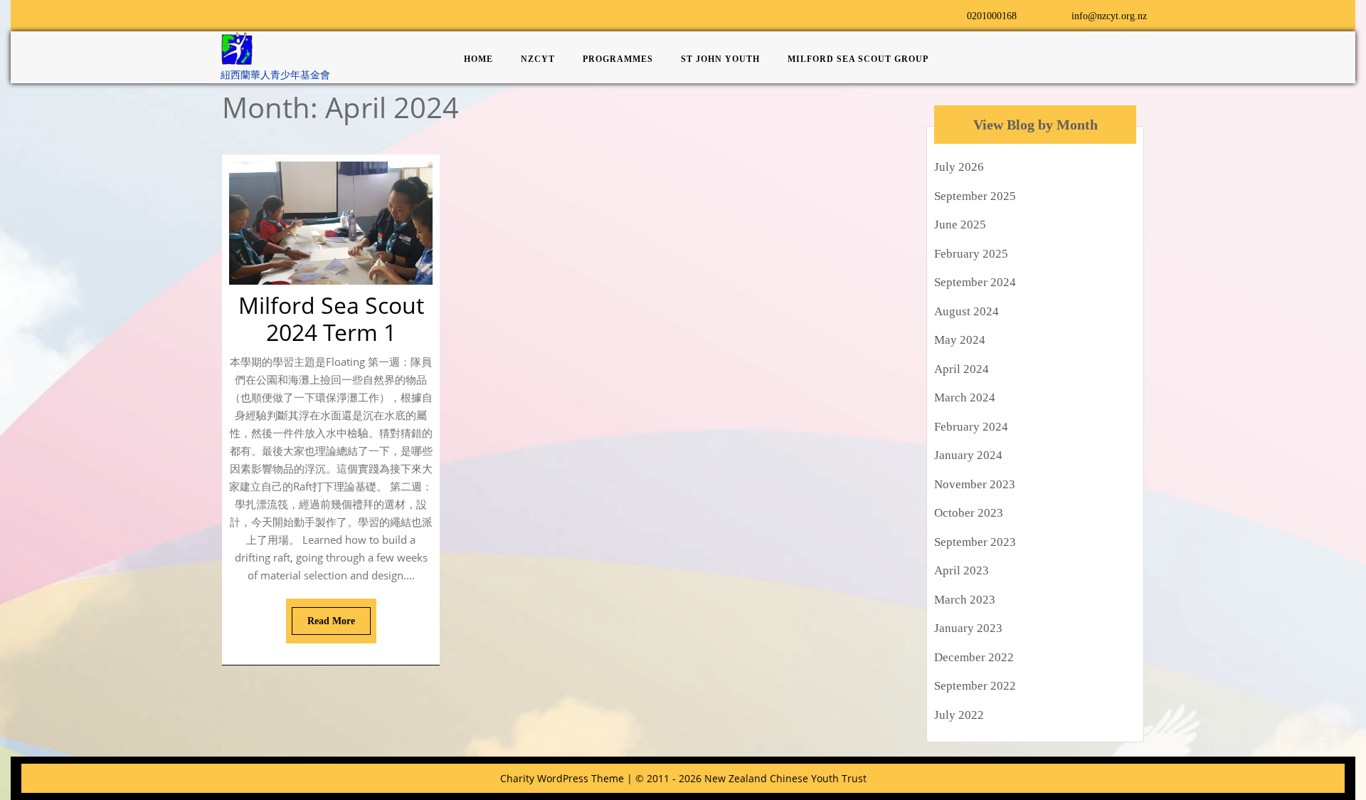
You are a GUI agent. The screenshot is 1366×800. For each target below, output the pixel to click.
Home (478, 59)
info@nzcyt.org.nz (1101, 16)
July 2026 (959, 167)
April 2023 (961, 570)
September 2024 (975, 282)
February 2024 (971, 426)
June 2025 (960, 224)
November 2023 (974, 484)
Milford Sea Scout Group (858, 59)
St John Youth (720, 59)
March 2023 (964, 599)
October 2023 (968, 513)
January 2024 (968, 455)
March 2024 (964, 397)
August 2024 (966, 311)
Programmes (618, 59)
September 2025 (975, 196)
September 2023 (975, 542)
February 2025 (971, 253)
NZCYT (538, 59)
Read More (323, 616)
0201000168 (982, 16)
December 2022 (974, 657)
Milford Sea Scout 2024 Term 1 (331, 318)
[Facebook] (230, 14)
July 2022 (959, 715)
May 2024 (959, 340)
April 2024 (961, 369)
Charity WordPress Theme (562, 778)
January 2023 (968, 628)
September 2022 (975, 686)
